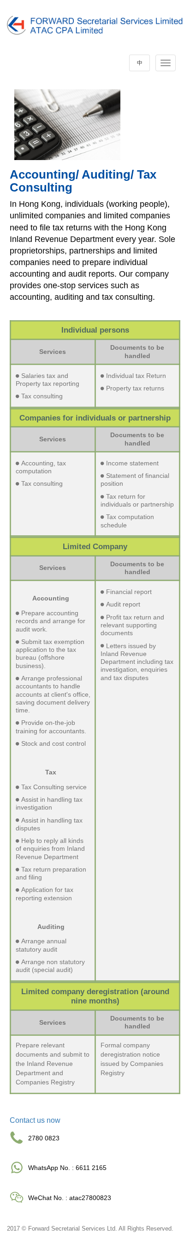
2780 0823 (43, 1138)
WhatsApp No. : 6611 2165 (67, 1167)
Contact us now (35, 1120)
